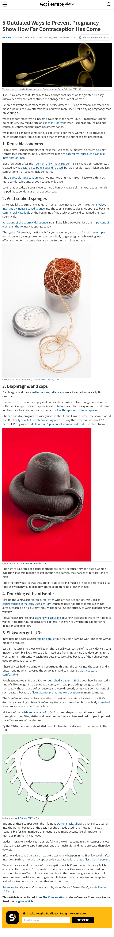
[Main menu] (5, 4)
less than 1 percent (54, 123)
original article (24, 901)
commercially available (16, 212)
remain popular (46, 639)
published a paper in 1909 (63, 680)
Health (6, 37)
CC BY (56, 379)
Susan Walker (10, 887)
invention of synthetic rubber (52, 163)
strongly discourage (48, 617)
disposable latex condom (23, 177)
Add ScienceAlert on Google (96, 37)
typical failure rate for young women (40, 420)
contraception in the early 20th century (26, 604)
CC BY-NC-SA (33, 818)
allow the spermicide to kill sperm (76, 410)
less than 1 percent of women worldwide (60, 424)
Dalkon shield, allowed (70, 823)
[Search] (109, 4)
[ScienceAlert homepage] (57, 4)
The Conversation (53, 897)
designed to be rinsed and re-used (42, 167)
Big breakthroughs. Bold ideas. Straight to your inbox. (54, 913)
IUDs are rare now (35, 855)
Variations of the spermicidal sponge (25, 222)
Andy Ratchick (21, 818)
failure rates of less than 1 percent (88, 859)
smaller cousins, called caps (47, 392)
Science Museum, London (42, 379)
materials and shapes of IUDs (34, 712)
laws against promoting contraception (57, 692)
